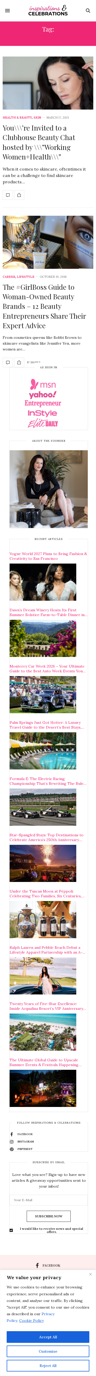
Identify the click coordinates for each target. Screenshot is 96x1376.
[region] (48, 1323)
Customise (48, 1351)
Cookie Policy (31, 1320)
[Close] (90, 1274)
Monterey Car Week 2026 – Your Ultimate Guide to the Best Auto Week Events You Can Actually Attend (47, 668)
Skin (37, 117)
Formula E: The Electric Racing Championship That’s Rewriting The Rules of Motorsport (47, 781)
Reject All (48, 1365)
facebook (51, 1265)
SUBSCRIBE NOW (48, 1216)
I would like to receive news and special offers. (51, 1230)
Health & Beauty (17, 117)
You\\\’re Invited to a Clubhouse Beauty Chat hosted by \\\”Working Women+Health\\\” (39, 142)
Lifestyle (25, 276)
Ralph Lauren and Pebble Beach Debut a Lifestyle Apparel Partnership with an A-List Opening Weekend (46, 950)
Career (9, 276)
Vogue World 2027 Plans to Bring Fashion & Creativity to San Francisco (48, 556)
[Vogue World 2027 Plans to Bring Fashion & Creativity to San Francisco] (43, 582)
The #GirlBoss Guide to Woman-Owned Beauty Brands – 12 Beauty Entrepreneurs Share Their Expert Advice (44, 306)
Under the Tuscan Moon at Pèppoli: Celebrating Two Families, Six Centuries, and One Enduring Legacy (46, 893)
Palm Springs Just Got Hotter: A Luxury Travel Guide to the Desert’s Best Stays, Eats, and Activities (45, 725)
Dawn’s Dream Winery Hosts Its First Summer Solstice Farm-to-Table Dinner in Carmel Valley (47, 612)
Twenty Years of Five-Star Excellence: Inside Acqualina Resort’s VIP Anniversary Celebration (46, 1006)
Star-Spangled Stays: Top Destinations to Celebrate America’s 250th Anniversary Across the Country (46, 837)
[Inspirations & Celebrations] (48, 10)
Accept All (48, 1337)
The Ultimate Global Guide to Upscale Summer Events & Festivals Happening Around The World (44, 1062)
